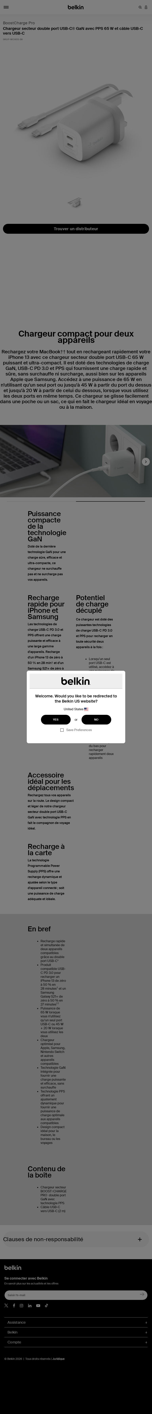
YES (56, 719)
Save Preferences (79, 730)
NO (96, 719)
